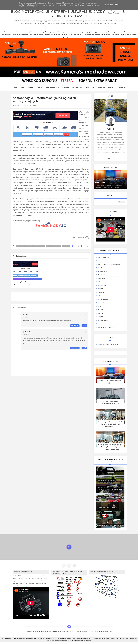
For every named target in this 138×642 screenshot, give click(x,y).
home (15, 88)
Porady (111, 88)
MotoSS (100, 310)
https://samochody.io (47, 201)
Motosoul (100, 313)
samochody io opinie (53, 246)
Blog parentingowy (104, 257)
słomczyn (66, 246)
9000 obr (101, 289)
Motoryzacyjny (107, 631)
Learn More (108, 5)
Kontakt (121, 88)
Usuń (84, 325)
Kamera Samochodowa (105, 261)
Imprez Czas (102, 285)
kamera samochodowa (29, 576)
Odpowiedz (74, 325)
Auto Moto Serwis (103, 282)
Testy (40, 88)
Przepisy (101, 88)
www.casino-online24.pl (98, 638)
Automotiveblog (102, 296)
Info (22, 88)
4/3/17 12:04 (26, 317)
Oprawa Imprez (102, 271)
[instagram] (64, 566)
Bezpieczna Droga (103, 299)
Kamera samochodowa (105, 324)
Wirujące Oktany (103, 320)
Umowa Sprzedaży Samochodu (108, 344)
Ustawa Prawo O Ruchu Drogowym (109, 264)
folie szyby (29, 332)
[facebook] (112, 158)
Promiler (100, 268)
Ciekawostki (77, 88)
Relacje (65, 88)
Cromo (100, 306)
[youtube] (109, 158)
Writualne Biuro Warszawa (106, 327)
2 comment (34, 105)
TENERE (100, 317)
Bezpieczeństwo (52, 88)
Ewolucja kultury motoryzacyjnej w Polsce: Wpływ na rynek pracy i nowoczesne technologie (110, 447)
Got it (117, 5)
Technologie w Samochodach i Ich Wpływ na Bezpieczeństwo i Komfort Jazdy (110, 424)
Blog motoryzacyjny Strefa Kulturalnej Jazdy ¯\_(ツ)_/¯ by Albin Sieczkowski (69, 14)
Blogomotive (101, 303)
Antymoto (101, 292)
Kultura (31, 88)
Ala (26, 314)
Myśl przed (90, 88)
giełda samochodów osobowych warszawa (30, 246)
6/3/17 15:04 (26, 334)
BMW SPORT (102, 278)
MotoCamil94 (102, 275)
